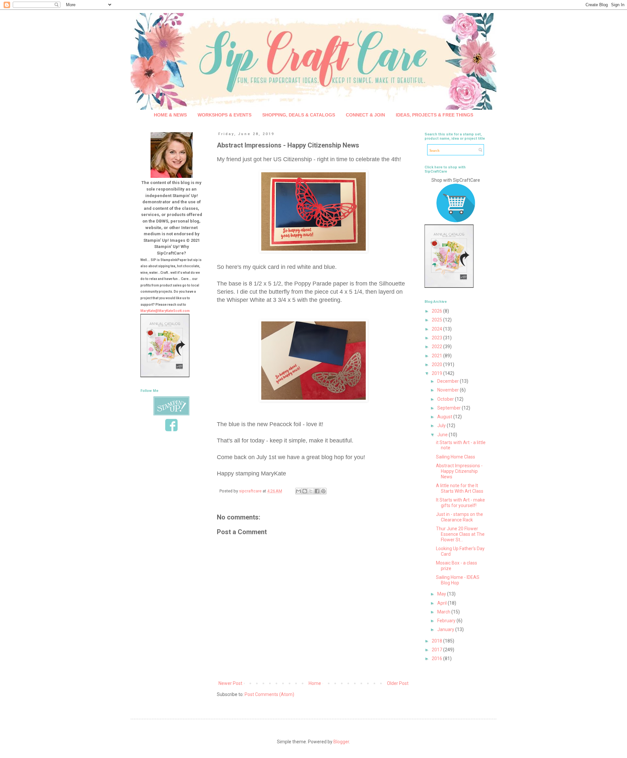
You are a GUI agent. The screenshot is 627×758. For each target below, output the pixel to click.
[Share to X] (311, 491)
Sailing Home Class (455, 456)
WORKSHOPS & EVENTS (224, 114)
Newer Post (230, 683)
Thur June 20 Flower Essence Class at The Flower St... (460, 534)
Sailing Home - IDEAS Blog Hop (457, 580)
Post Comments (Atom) (269, 694)
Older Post (398, 683)
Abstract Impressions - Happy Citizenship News (459, 471)
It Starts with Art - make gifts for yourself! (460, 502)
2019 (437, 373)
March (444, 611)
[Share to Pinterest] (323, 491)
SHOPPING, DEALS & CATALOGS (298, 114)
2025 (437, 319)
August (445, 416)
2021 (437, 355)
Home (315, 683)
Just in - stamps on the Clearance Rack (459, 517)
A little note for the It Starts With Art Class (459, 488)
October (446, 399)
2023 (437, 337)
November (448, 390)
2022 (437, 346)
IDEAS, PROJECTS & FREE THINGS (434, 114)
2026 (437, 311)
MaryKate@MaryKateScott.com (165, 311)
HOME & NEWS (170, 114)
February (447, 620)
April (442, 603)
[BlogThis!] (304, 491)
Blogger (341, 741)
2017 (437, 649)
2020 (437, 364)
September (449, 407)
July (442, 425)
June (443, 434)
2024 (437, 329)
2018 (437, 640)
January (446, 629)
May (442, 593)
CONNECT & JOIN (365, 114)
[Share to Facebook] (317, 491)
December (448, 381)
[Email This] (298, 491)
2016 (437, 658)
